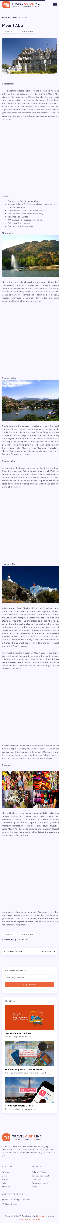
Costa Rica (36, 1179)
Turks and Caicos (39, 1172)
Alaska (34, 1187)
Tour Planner (27, 32)
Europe (5, 1179)
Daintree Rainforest (40, 1176)
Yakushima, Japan (40, 1183)
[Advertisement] (29, 158)
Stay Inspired (29, 984)
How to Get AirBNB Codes (19, 1105)
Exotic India (12, 17)
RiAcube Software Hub (31, 1219)
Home (4, 17)
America (5, 1172)
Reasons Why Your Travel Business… (24, 1069)
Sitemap (41, 1216)
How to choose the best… (19, 1033)
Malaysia (6, 1187)
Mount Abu (23, 17)
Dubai (4, 1176)
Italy (4, 1183)
